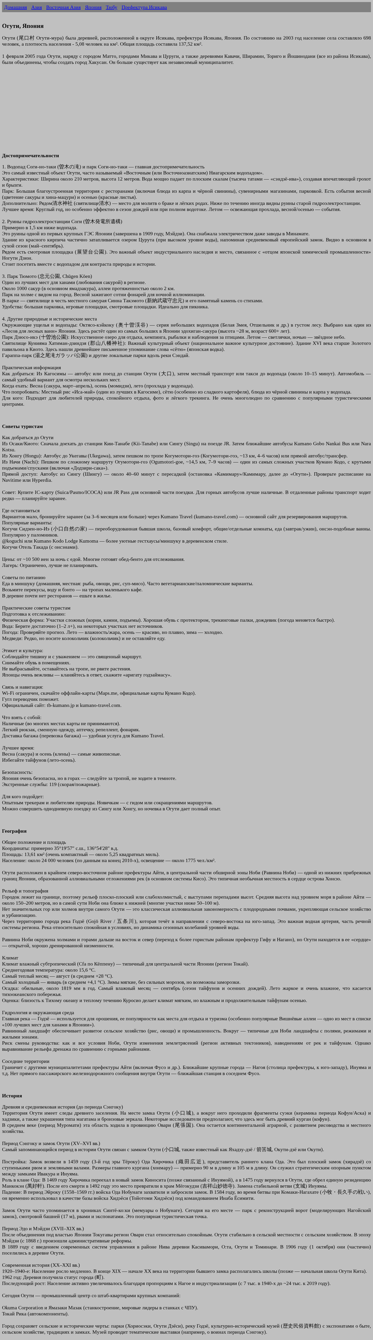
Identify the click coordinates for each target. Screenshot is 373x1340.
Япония (93, 7)
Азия (36, 7)
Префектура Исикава (144, 7)
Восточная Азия (63, 7)
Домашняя (15, 7)
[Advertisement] (154, 111)
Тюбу (111, 7)
